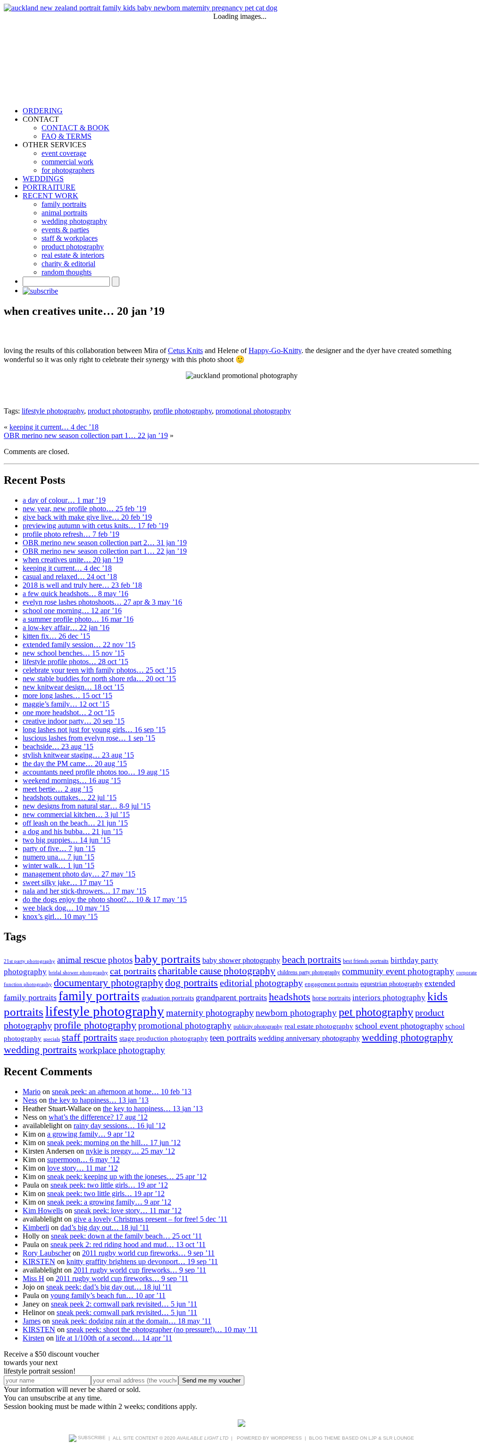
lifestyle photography (53, 411)
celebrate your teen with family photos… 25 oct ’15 (99, 670)
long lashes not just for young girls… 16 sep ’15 (94, 730)
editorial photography (261, 983)
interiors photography (388, 997)
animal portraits (64, 213)
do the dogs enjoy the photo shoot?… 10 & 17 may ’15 (105, 899)
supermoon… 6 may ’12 (83, 1160)
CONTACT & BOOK (75, 128)
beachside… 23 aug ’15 (58, 746)
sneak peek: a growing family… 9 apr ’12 (109, 1202)
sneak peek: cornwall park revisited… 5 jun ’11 (127, 1312)
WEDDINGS (43, 179)
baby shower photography (241, 960)
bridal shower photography (78, 972)
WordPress (286, 1437)
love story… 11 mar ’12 (82, 1168)
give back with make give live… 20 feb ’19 (87, 517)
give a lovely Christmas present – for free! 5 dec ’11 (150, 1219)
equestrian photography (391, 983)
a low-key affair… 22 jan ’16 (66, 628)
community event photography (398, 971)
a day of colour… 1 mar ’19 (64, 500)
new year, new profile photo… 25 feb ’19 (84, 509)
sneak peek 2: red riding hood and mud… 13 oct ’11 (128, 1244)
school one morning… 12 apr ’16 (72, 611)
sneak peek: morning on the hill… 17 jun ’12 (114, 1143)
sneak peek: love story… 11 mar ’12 (128, 1210)
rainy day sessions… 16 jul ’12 (120, 1126)
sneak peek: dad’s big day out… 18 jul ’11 (109, 1287)
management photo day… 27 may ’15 (79, 874)
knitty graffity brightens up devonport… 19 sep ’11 (142, 1261)
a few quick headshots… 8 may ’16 (75, 594)
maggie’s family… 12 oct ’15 (66, 704)
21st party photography (29, 961)
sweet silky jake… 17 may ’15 (68, 882)
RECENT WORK (50, 196)
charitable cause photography (216, 971)
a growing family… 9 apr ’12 (90, 1134)
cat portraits (133, 971)
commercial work (67, 162)
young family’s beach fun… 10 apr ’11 (108, 1295)
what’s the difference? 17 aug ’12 (98, 1117)
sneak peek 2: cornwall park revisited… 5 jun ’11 (124, 1304)
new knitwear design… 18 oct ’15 (73, 687)
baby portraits (167, 959)
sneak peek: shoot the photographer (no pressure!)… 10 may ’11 (162, 1329)
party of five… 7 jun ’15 (59, 848)
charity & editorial (68, 264)
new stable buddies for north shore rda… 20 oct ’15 (99, 679)
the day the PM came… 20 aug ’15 (75, 763)
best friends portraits (366, 961)
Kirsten (33, 1338)
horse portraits (331, 998)
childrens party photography (308, 972)
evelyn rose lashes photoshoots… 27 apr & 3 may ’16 (102, 602)
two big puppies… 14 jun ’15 (66, 840)
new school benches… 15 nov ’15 (74, 653)
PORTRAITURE (49, 187)
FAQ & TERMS (67, 136)
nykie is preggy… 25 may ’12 (130, 1151)
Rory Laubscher (47, 1253)
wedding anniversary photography (309, 1038)
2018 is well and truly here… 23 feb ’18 (82, 585)
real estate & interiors (73, 255)
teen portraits (233, 1038)
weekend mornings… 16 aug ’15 (72, 780)
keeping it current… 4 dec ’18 (54, 427)
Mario (32, 1092)
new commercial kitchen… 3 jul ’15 (76, 814)
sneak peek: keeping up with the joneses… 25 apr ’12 (127, 1177)
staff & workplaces (70, 238)
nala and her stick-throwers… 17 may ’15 (84, 891)
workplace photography (122, 1050)
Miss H (33, 1278)
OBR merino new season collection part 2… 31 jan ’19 (105, 543)
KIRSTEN (39, 1261)
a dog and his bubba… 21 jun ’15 (73, 831)
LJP (372, 1437)
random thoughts (67, 272)
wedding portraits (40, 1049)
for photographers (68, 170)
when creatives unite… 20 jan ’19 (73, 560)
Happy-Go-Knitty (275, 350)
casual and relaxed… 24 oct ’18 (70, 577)
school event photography (399, 1025)
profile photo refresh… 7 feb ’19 (71, 534)
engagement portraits (331, 983)
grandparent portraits (231, 997)
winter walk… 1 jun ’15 (58, 865)
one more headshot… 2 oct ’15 (69, 713)
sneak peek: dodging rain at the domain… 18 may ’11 (131, 1321)
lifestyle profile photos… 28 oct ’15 (75, 662)
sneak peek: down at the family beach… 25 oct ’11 (126, 1236)
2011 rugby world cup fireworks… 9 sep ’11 (148, 1253)
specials (51, 1039)
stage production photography (163, 1038)
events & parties (65, 230)
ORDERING (43, 111)
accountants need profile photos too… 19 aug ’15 (96, 772)
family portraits (64, 204)
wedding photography (74, 221)
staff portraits (89, 1037)
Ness (30, 1100)
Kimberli (36, 1227)
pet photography (376, 1012)
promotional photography (253, 411)
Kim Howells (43, 1210)
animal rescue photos (95, 960)
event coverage (64, 153)
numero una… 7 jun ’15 (58, 857)
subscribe (91, 1437)
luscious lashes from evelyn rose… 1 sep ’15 (89, 738)
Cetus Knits (185, 350)
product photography (73, 247)
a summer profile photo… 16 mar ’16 (78, 619)
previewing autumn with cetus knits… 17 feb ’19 (95, 526)
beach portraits (311, 959)
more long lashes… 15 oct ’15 (67, 696)
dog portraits (191, 982)
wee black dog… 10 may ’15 (66, 908)
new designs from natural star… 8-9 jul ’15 (86, 806)
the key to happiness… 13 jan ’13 (99, 1100)
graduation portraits (168, 998)
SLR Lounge (398, 1437)
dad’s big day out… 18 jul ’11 (104, 1227)
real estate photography (318, 1026)
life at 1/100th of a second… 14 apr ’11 (114, 1338)
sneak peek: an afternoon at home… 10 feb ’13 (122, 1092)
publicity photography (258, 1026)
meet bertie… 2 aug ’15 (58, 789)
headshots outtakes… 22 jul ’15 (70, 797)
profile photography (182, 411)
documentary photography (108, 982)
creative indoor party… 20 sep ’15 (74, 721)
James (32, 1321)
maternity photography (210, 1012)
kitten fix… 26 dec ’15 (56, 636)
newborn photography (296, 1013)
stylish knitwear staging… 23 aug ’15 (78, 755)
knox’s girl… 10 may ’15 (60, 916)
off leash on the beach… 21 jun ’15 (75, 823)
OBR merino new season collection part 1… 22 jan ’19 (86, 435)
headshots (289, 997)
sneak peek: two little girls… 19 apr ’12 (109, 1185)
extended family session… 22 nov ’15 (79, 645)
